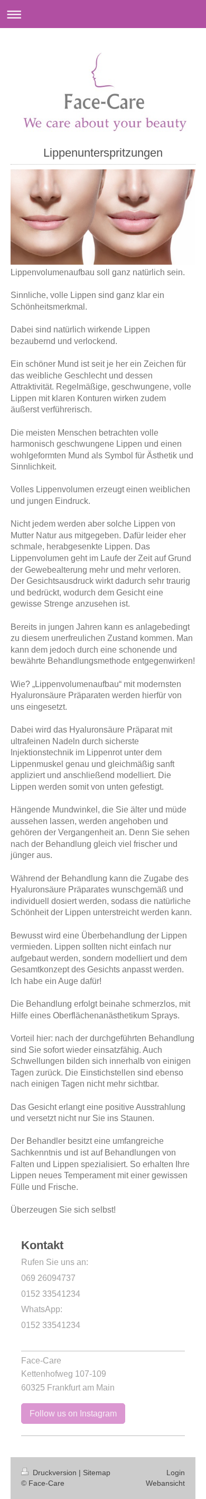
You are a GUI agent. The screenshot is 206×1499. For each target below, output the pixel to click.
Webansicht (165, 1483)
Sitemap (96, 1472)
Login (175, 1472)
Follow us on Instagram (73, 1413)
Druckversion (55, 1472)
